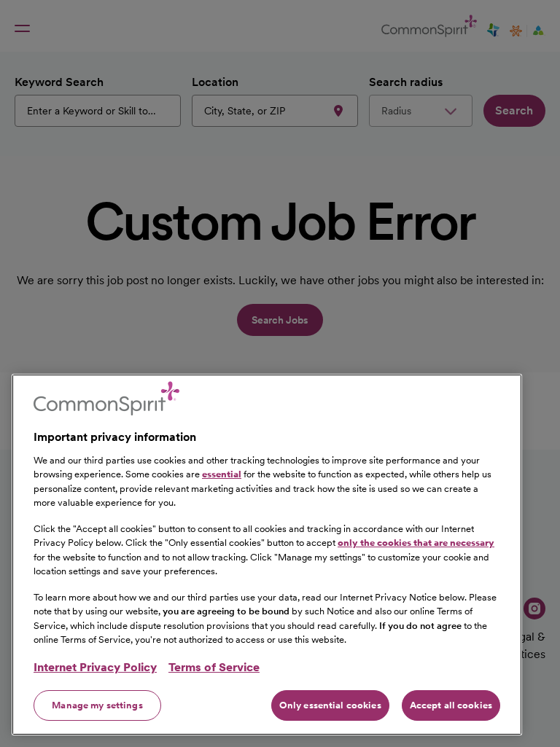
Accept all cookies (451, 705)
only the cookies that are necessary (416, 542)
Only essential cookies (330, 705)
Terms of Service (214, 667)
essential (221, 474)
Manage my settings (97, 705)
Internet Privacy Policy (95, 667)
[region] (267, 554)
